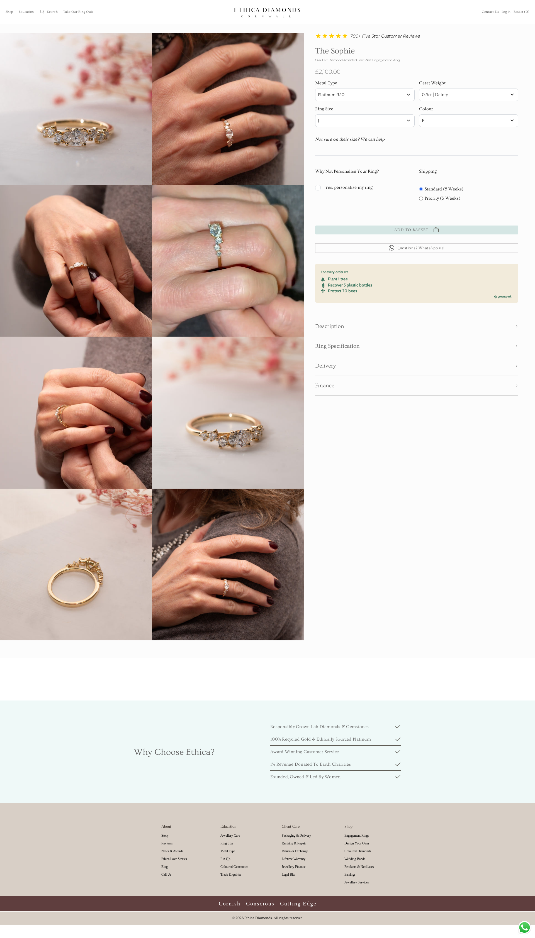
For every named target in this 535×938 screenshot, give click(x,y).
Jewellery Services (356, 882)
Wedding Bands (354, 859)
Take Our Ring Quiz (78, 12)
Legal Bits (288, 874)
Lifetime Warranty (293, 859)
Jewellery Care (230, 835)
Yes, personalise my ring (349, 187)
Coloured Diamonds (357, 851)
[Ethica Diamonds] (268, 12)
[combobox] (364, 94)
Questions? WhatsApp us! (421, 248)
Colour (426, 108)
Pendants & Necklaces (359, 867)
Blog (164, 867)
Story (165, 835)
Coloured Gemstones (234, 867)
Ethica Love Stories (174, 859)
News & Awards (172, 851)
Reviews (167, 843)
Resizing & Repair (294, 843)
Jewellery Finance (293, 867)
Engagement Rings (356, 835)
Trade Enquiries (230, 874)
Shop (9, 12)
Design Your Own (356, 843)
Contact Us (490, 12)
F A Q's (225, 859)
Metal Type (326, 82)
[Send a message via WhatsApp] (524, 927)
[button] (416, 326)
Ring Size (324, 108)
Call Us (166, 874)
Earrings (350, 874)
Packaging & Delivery (296, 835)
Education (26, 12)
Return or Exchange (295, 851)
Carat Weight (432, 82)
